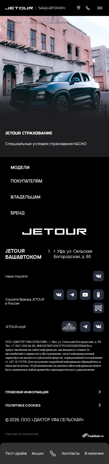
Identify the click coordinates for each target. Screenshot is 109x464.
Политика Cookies (22, 405)
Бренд (18, 213)
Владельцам (25, 197)
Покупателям (26, 181)
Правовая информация (26, 392)
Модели (20, 167)
